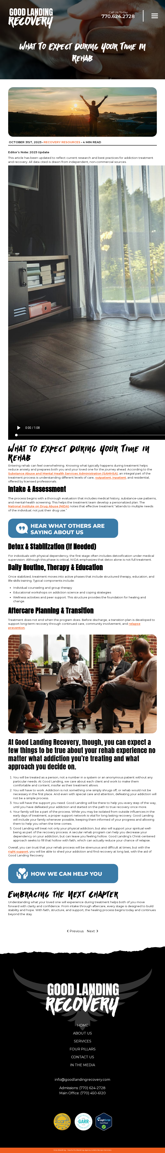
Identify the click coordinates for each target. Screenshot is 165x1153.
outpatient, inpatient (110, 477)
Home (82, 1025)
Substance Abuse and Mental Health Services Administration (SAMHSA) (63, 473)
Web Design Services (102, 1150)
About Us (82, 1033)
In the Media (82, 1065)
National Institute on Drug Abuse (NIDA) (38, 506)
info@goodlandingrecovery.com (82, 1080)
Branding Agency (83, 1150)
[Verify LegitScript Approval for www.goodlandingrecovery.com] (104, 1121)
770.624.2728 (118, 16)
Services (82, 1041)
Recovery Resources (62, 142)
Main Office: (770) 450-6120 (82, 1093)
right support (18, 851)
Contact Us (82, 1057)
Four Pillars (83, 1049)
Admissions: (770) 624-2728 (82, 1088)
